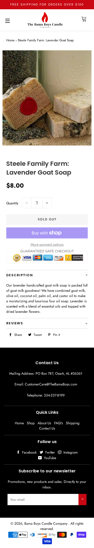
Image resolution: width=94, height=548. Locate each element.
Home (10, 40)
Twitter (49, 452)
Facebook (29, 452)
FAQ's (58, 423)
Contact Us (47, 428)
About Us (44, 423)
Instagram (70, 452)
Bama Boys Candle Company (46, 523)
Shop (31, 423)
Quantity (12, 203)
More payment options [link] (47, 244)
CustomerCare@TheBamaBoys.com (51, 384)
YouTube (49, 457)
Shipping (72, 423)
